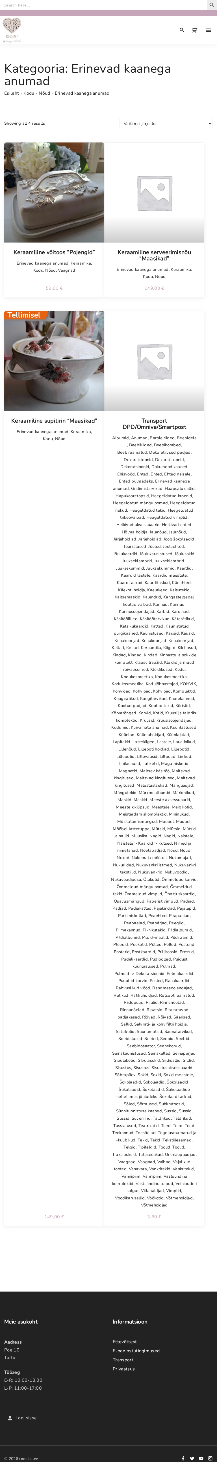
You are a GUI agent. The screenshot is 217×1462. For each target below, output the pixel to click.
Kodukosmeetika (137, 677)
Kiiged (169, 647)
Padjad (187, 901)
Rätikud (121, 995)
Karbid (163, 611)
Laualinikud (184, 742)
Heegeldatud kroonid (171, 496)
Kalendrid (152, 597)
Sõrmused (147, 1104)
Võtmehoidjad (179, 1198)
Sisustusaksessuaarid (171, 1067)
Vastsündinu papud (154, 1183)
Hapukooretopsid (132, 496)
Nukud (123, 857)
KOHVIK (188, 684)
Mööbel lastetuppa (131, 829)
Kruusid (147, 720)
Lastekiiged (144, 742)
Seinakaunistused (129, 1053)
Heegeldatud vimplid (167, 517)
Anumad (139, 438)
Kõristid (182, 705)
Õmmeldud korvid (179, 879)
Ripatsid (155, 1010)
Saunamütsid (149, 1031)
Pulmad (167, 966)
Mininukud (179, 814)
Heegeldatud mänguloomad (140, 503)
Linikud (184, 756)
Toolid (164, 1147)
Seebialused (130, 1038)
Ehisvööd (126, 474)
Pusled (156, 980)
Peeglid (176, 923)
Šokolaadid (130, 1082)
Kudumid (120, 727)
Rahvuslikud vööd (133, 988)
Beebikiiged (140, 445)
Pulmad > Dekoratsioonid (139, 973)
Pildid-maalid (155, 937)
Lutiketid (150, 763)
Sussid (170, 1111)
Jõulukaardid (125, 554)
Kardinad (180, 611)
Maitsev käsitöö (155, 771)
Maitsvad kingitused (155, 778)
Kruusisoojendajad (174, 720)
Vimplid (173, 1190)
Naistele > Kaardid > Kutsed (144, 843)
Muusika (139, 836)
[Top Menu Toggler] (208, 30)
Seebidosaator (141, 1046)
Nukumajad (180, 857)
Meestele (161, 807)
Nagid (155, 836)
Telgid (129, 1147)
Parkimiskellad (132, 915)
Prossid (187, 952)
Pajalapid (186, 908)
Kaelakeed (157, 590)
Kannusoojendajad (136, 611)
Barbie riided (162, 438)
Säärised (181, 1017)
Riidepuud (134, 1002)
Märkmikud (183, 792)
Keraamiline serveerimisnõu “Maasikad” (154, 255)
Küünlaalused (183, 727)
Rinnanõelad (172, 1002)
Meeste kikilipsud (132, 807)
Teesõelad (146, 1133)
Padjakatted (140, 908)
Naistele (185, 836)
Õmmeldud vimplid (143, 894)
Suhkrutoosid (171, 1104)
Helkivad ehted (176, 524)
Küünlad (126, 735)
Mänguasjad (181, 785)
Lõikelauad (129, 763)
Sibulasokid (149, 1060)
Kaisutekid (180, 590)
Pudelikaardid (134, 959)
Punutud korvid (132, 980)
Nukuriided (123, 865)
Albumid (120, 438)
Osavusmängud (129, 901)
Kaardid (184, 568)
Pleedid (120, 944)
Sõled (129, 1104)
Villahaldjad (152, 1190)
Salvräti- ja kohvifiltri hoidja (160, 1024)
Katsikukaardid (134, 626)
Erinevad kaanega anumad (42, 263)
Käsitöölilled (126, 619)
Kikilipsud (187, 647)
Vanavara (138, 1169)
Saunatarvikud (178, 1031)
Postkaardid (143, 952)
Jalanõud (158, 532)
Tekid (143, 1140)
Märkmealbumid (154, 792)
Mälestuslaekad (151, 785)
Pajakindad (164, 908)
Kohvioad (122, 691)
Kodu (28, 93)
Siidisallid (171, 1060)
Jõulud (154, 546)
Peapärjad (157, 923)
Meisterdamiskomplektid (143, 814)
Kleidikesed (161, 669)
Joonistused (135, 546)
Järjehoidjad (125, 539)
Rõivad (149, 1017)
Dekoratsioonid (138, 459)
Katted (157, 626)
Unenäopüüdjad (180, 1154)
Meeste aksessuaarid (169, 800)
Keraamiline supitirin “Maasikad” (54, 421)
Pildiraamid (181, 937)
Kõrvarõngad (123, 713)
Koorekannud (181, 698)
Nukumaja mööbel (149, 857)
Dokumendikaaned (169, 467)
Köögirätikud (126, 698)
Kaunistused (152, 633)
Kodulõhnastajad (162, 684)
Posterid (187, 944)
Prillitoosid (167, 952)
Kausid (172, 633)
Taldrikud (162, 1118)
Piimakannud (128, 930)
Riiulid (152, 1002)
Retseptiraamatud (176, 995)
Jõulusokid (184, 554)
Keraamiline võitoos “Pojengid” (54, 252)
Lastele (164, 742)
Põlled (155, 944)
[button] (195, 30)
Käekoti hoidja (131, 590)
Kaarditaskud (129, 582)
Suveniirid (141, 1118)
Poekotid (138, 944)
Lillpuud (167, 756)
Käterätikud (183, 619)
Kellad (118, 647)
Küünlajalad (177, 735)
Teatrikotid (148, 1125)
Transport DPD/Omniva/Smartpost (154, 424)
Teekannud (122, 1133)
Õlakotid (151, 879)
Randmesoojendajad (172, 988)
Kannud (160, 604)
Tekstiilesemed (176, 1140)
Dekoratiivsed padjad (169, 452)
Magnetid (128, 771)
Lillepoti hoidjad (153, 749)
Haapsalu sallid (180, 488)
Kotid (158, 713)
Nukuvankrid (150, 872)
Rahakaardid (177, 980)
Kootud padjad (132, 705)
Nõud (44, 93)
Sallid (126, 1024)
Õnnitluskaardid (179, 894)
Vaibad (164, 1162)
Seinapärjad (184, 1053)
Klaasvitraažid (148, 662)
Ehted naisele (177, 474)
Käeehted (181, 582)
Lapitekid (122, 742)
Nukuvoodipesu (126, 879)
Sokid (143, 1075)
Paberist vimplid (162, 901)
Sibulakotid (125, 1060)
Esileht (11, 93)
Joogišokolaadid (179, 539)
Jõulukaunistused (156, 554)
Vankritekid (160, 1169)
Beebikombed (167, 445)
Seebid (151, 1038)
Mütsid (158, 829)
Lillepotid (180, 749)
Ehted (143, 474)
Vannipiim (130, 1176)
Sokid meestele (178, 1075)
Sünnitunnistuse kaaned (139, 1111)
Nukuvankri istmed (154, 865)
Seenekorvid (169, 1046)
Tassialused (124, 1125)
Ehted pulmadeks (136, 481)
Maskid (124, 800)
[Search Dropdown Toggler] (182, 30)
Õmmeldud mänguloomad (142, 887)
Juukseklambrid (137, 561)
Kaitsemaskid (127, 597)
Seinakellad (159, 1053)
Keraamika (81, 263)
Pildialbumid (180, 930)
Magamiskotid (174, 763)
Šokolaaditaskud (175, 1096)
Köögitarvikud (153, 698)
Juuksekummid (130, 568)
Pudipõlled (160, 959)
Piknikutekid (154, 930)
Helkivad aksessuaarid (138, 524)
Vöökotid (155, 1198)
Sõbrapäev (125, 1075)
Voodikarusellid (130, 1198)
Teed (166, 1125)
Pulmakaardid (180, 973)
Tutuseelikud (150, 1154)
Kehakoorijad (126, 640)
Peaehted (157, 915)
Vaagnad (66, 270)
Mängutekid (125, 792)
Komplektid (184, 691)
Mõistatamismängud (137, 821)
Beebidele (187, 438)
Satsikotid (125, 1031)
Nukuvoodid (176, 872)
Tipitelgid (147, 1147)
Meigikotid (182, 807)
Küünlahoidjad (150, 735)
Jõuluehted (173, 546)
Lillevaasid (147, 756)
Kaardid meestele (170, 575)
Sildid (188, 1060)
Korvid (144, 713)
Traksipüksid (124, 1154)
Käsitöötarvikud (155, 619)
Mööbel (166, 821)
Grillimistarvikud (146, 488)
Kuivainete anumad (149, 727)
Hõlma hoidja (134, 532)
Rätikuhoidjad (144, 995)
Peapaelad (179, 915)
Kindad (119, 655)
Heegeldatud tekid (147, 510)
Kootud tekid (161, 705)
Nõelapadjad (152, 850)
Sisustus (123, 1067)
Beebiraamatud (132, 452)
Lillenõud (127, 749)
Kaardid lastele (135, 575)
